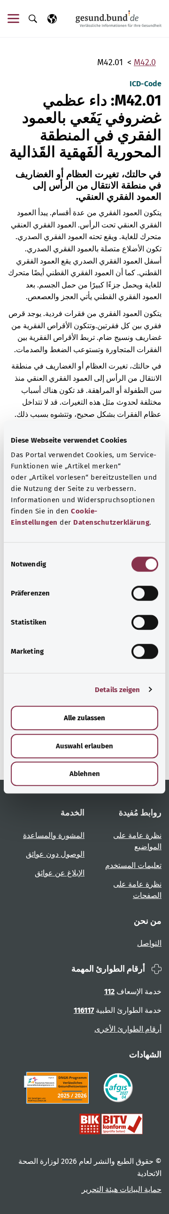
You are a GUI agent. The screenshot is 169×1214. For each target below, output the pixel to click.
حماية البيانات (139, 1189)
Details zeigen (117, 690)
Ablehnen (84, 773)
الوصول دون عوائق (55, 854)
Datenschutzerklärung (111, 522)
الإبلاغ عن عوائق (59, 872)
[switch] (144, 593)
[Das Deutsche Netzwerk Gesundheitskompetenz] (58, 1087)
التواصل (149, 943)
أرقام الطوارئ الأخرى (127, 1029)
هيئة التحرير (100, 1189)
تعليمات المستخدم (133, 865)
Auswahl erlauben (84, 746)
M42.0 (145, 62)
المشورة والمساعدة (53, 835)
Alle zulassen (84, 718)
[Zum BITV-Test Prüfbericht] (111, 1124)
